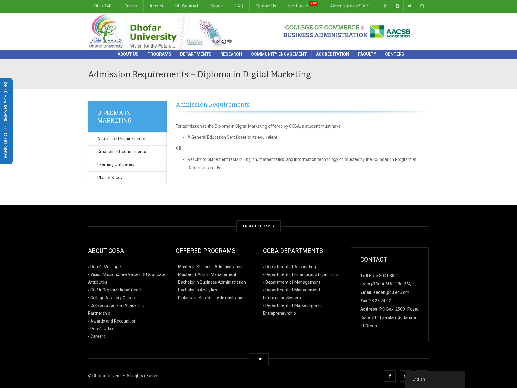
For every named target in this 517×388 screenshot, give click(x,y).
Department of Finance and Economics (302, 274)
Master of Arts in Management (207, 274)
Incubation (302, 5)
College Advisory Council (113, 297)
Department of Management (292, 282)
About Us (128, 54)
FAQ (239, 6)
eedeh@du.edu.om (391, 292)
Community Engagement (279, 54)
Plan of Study (110, 177)
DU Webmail (186, 6)
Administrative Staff (349, 6)
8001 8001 (389, 275)
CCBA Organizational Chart (116, 290)
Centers (394, 54)
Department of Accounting (290, 266)
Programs (159, 54)
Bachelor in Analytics (197, 290)
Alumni (156, 6)
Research (231, 54)
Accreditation (332, 54)
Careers (97, 336)
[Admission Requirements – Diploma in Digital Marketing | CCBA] (163, 31)
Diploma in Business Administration (211, 297)
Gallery (130, 6)
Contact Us (266, 6)
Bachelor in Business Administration (212, 282)
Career (216, 6)
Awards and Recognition (113, 320)
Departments (196, 54)
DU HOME (103, 6)
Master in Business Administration (210, 266)
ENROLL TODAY (257, 226)
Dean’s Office (102, 328)
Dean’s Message (105, 266)
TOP (258, 359)
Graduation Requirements (121, 151)
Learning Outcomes (115, 164)
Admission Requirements (121, 138)
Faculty (367, 54)
